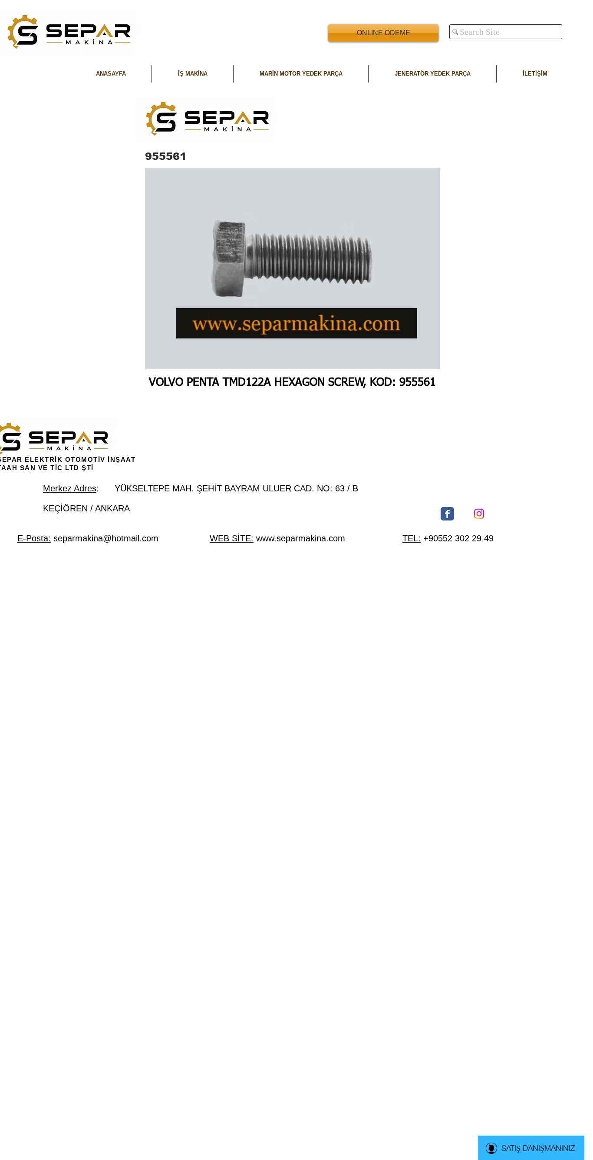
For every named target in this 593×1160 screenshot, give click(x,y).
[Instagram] (479, 513)
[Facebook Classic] (447, 513)
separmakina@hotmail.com (105, 538)
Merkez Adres (69, 488)
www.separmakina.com (300, 538)
